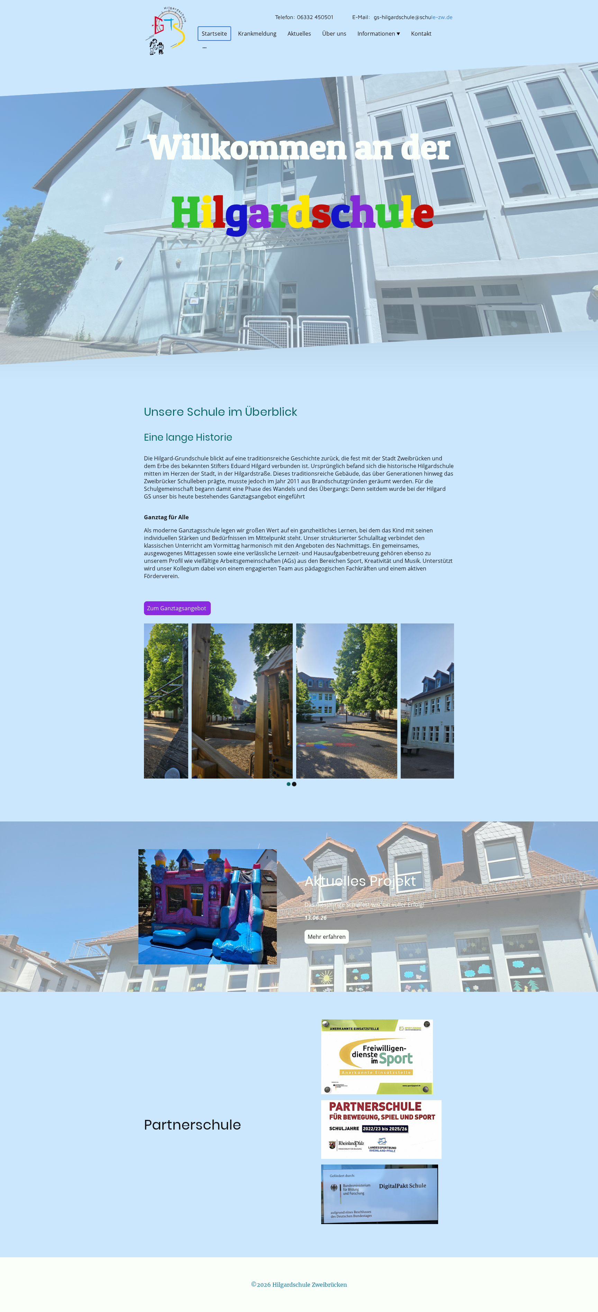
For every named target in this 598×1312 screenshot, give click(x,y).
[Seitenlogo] (165, 31)
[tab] (288, 784)
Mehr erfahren (327, 937)
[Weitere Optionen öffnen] (204, 47)
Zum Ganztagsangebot (177, 608)
